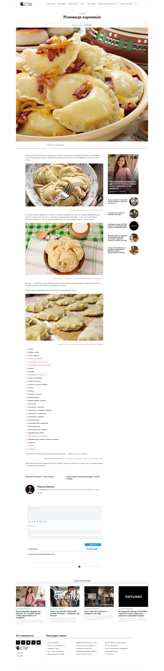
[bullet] (42, 521)
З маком (30, 446)
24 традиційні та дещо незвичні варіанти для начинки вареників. (83, 458)
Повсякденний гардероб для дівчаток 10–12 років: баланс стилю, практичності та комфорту (123, 185)
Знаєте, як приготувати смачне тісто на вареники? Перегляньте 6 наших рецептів (78, 278)
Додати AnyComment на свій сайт (90, 566)
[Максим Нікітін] (30, 489)
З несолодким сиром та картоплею (39, 365)
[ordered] (40, 521)
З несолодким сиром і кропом (37, 362)
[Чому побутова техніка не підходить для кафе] (134, 213)
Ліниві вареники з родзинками (37, 436)
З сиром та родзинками (35, 359)
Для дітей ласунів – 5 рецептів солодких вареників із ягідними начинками (80, 344)
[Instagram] (41, 492)
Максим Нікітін (78, 25)
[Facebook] (38, 492)
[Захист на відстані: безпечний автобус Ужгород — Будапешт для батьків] (134, 201)
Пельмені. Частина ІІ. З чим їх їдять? (40, 477)
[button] (136, 4)
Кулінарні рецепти (23, 608)
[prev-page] (131, 157)
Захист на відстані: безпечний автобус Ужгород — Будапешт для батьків (118, 201)
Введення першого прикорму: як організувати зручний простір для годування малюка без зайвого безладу (117, 238)
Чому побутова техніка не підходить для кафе (116, 213)
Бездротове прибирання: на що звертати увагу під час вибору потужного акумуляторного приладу (117, 250)
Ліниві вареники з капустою (36, 375)
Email (29, 535)
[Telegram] (28, 642)
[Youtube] (39, 642)
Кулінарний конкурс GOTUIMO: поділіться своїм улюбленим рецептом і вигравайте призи (117, 226)
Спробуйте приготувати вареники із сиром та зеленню (86, 210)
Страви (82, 14)
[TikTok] (33, 642)
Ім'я (29, 529)
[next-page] (135, 157)
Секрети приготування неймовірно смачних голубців (83, 478)
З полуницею (31, 449)
